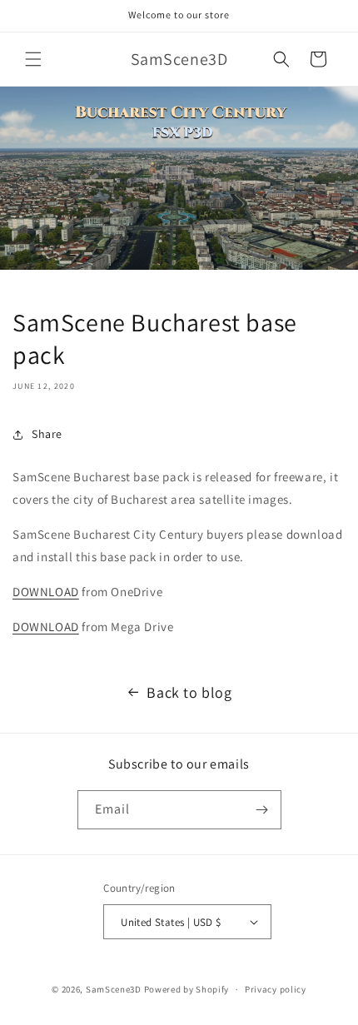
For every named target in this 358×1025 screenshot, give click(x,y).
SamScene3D (114, 989)
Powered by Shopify (187, 989)
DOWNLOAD (45, 592)
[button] (33, 59)
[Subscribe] (262, 809)
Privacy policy (275, 989)
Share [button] (47, 433)
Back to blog (189, 692)
